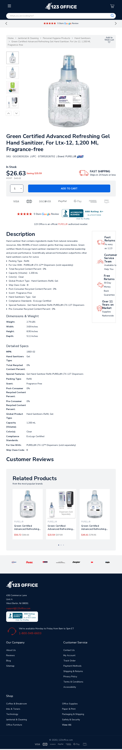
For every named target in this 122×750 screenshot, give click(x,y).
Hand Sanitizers (83, 38)
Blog (8, 660)
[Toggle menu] (9, 31)
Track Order (69, 660)
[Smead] (45, 562)
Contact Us (69, 650)
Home (11, 38)
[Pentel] (29, 562)
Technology (12, 714)
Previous (6, 23)
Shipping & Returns (73, 671)
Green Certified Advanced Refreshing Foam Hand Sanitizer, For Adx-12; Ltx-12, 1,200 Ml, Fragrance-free (93, 527)
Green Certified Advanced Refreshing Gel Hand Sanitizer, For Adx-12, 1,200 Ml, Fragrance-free (61, 527)
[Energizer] (76, 562)
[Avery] (14, 562)
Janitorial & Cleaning (28, 38)
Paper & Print (68, 708)
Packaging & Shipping (73, 714)
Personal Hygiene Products (56, 38)
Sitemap (10, 665)
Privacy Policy (70, 676)
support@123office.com (18, 608)
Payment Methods (72, 665)
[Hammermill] (61, 562)
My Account (69, 655)
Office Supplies (70, 703)
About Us (11, 650)
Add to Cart (69, 188)
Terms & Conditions (73, 681)
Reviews (10, 655)
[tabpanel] (27, 514)
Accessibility (69, 687)
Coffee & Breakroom (16, 703)
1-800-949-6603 (30, 633)
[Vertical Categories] (9, 6)
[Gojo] (107, 562)
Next (115, 23)
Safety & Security (71, 719)
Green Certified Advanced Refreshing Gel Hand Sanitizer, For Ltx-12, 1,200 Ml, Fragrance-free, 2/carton (27, 527)
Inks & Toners (13, 708)
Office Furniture (14, 724)
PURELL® (63, 224)
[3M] (92, 562)
